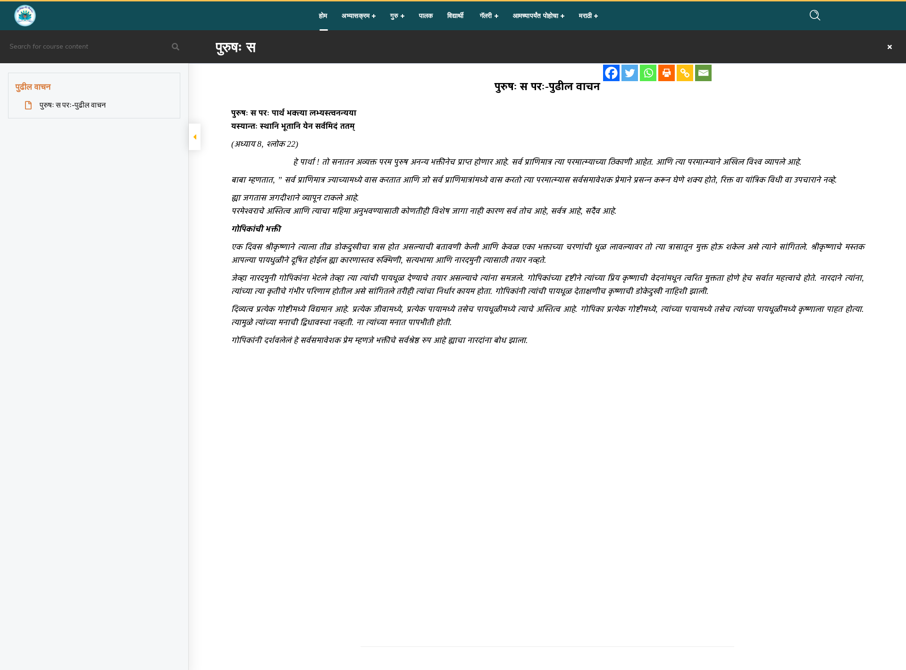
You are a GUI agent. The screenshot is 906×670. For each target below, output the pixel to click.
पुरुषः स (236, 47)
